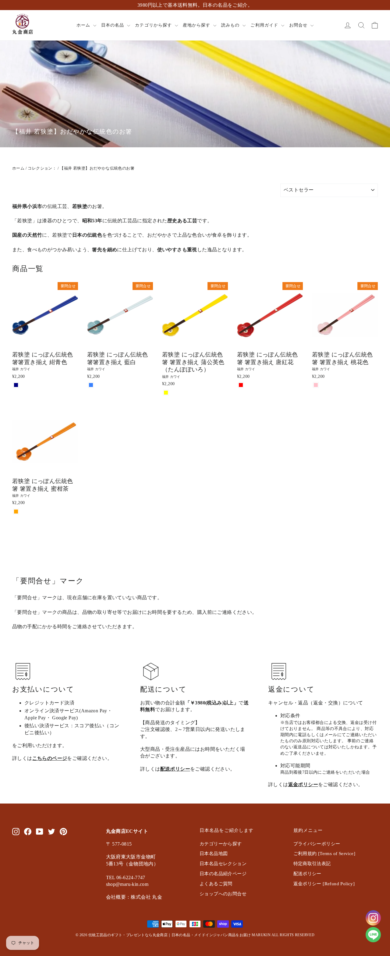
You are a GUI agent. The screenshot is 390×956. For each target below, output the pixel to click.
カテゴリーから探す (221, 843)
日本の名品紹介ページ (223, 873)
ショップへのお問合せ (223, 893)
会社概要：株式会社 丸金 (134, 897)
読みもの (231, 25)
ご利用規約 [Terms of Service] (324, 853)
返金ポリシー (303, 784)
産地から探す (197, 25)
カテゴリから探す (154, 25)
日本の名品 (113, 25)
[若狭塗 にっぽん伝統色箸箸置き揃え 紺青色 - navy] (16, 385)
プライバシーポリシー (316, 843)
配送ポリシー (175, 769)
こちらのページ (49, 758)
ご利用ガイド (264, 25)
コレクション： (42, 168)
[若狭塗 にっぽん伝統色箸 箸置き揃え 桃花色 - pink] (315, 385)
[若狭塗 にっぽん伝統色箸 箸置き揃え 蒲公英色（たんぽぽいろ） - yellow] (165, 392)
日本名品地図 (214, 853)
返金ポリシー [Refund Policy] (324, 883)
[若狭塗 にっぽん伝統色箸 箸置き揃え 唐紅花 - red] (240, 385)
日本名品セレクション (223, 863)
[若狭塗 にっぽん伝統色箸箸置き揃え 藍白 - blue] (91, 385)
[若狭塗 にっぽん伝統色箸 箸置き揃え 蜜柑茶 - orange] (16, 511)
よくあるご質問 (216, 883)
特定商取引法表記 (312, 863)
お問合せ (299, 25)
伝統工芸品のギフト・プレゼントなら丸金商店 (128, 935)
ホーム (84, 25)
